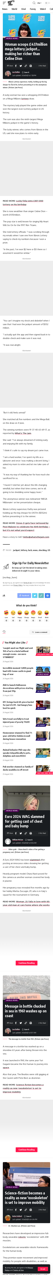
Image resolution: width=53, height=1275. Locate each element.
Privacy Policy (17, 585)
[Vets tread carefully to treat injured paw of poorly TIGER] (43, 721)
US (49, 550)
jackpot (16, 550)
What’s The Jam (23, 433)
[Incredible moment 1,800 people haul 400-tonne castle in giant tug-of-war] (43, 671)
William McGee (17, 840)
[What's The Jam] (11, 3)
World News (12, 38)
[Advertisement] (26, 168)
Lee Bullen (16, 72)
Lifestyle (41, 756)
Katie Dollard (17, 1216)
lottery (25, 98)
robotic (22, 1237)
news (35, 550)
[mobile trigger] (5, 3)
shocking (43, 550)
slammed (35, 859)
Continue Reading (27, 963)
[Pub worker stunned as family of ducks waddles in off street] (43, 769)
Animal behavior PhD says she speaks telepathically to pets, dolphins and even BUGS (17, 752)
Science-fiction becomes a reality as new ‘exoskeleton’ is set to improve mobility (23, 1088)
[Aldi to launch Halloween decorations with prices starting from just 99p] (43, 688)
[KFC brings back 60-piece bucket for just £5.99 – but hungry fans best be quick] (43, 705)
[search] (34, 3)
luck (30, 550)
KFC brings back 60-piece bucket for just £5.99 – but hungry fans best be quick (18, 705)
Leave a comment (41, 632)
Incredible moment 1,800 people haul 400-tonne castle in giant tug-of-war (18, 671)
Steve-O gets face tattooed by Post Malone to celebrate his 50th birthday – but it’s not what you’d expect (26, 527)
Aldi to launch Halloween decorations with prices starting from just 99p (18, 688)
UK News (41, 691)
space (6, 1067)
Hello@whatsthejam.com (36, 537)
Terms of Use (18, 1270)
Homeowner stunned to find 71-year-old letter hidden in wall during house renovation (18, 735)
